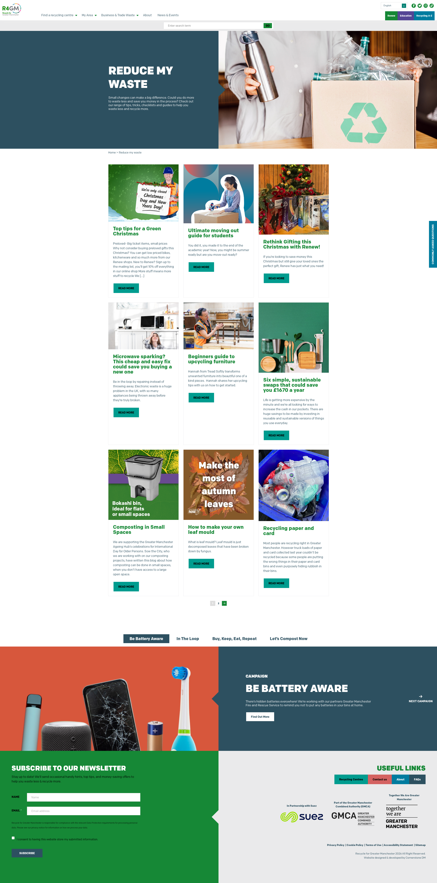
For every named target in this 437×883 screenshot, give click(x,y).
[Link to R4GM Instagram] (426, 6)
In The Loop (188, 638)
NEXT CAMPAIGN (421, 701)
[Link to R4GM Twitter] (420, 6)
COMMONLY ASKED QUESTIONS (432, 244)
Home (112, 152)
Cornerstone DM (416, 857)
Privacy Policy (335, 845)
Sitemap (420, 845)
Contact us (380, 779)
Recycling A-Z (424, 15)
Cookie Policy (355, 845)
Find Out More (260, 716)
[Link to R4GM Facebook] (414, 6)
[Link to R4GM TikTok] (431, 6)
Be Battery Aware (146, 638)
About (400, 779)
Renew (391, 15)
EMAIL (17, 810)
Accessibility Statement (398, 845)
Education (406, 15)
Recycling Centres (351, 779)
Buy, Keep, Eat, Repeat (234, 638)
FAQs (417, 779)
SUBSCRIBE (27, 853)
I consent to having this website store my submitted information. (57, 839)
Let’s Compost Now (288, 638)
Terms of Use (373, 845)
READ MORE (126, 288)
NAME (15, 796)
